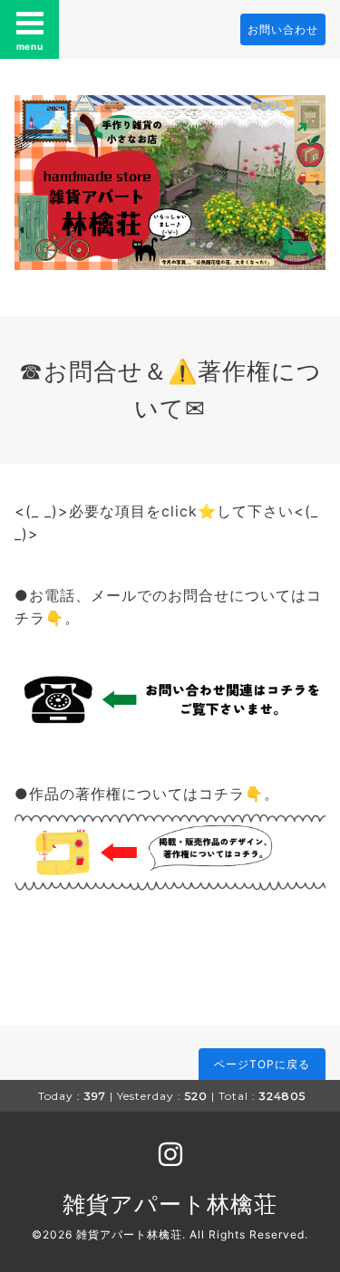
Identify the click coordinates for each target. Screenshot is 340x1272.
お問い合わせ (283, 29)
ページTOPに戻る (262, 1064)
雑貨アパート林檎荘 (170, 1204)
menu (30, 46)
